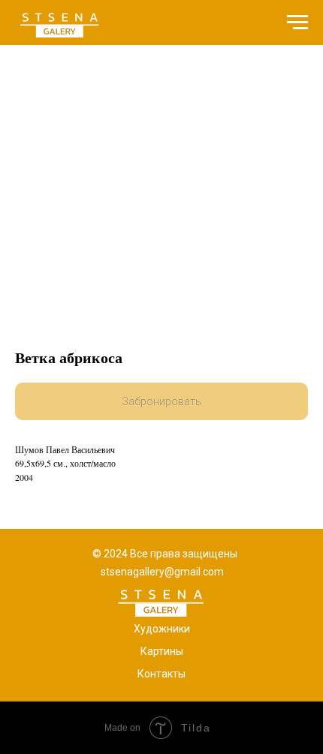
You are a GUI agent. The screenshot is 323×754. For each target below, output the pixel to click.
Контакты (161, 674)
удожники (165, 629)
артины (165, 651)
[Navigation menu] (297, 22)
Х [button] (137, 629)
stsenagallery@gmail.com (162, 572)
